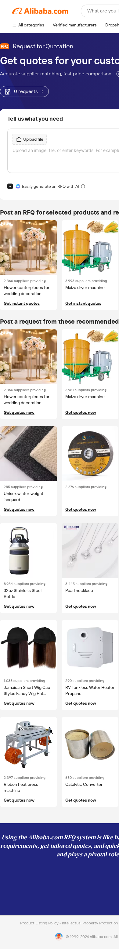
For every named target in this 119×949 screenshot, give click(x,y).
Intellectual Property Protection (90, 923)
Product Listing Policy (40, 923)
